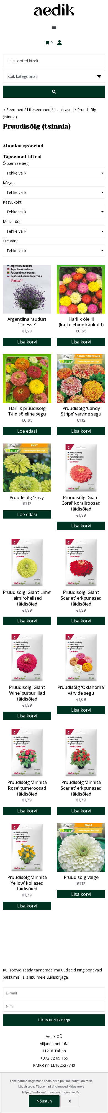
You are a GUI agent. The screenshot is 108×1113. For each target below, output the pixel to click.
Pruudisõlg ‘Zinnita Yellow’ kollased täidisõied (27, 883)
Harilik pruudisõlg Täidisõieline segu (27, 411)
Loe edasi (27, 431)
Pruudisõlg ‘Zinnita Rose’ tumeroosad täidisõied (27, 788)
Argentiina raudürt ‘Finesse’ (27, 322)
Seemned (14, 109)
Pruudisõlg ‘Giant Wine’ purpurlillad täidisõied (27, 693)
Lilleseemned (38, 109)
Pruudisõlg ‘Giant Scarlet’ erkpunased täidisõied (81, 598)
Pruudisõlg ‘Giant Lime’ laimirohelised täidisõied (27, 598)
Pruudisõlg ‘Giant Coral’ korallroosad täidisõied (81, 503)
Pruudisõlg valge (81, 877)
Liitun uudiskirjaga (54, 1020)
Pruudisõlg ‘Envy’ (27, 497)
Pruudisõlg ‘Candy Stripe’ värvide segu (81, 411)
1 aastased (64, 109)
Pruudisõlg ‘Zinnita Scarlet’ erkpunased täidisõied (81, 788)
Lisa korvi (27, 342)
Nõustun (44, 1101)
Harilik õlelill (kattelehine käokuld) (81, 322)
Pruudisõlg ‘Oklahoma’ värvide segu (81, 690)
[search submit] (54, 92)
